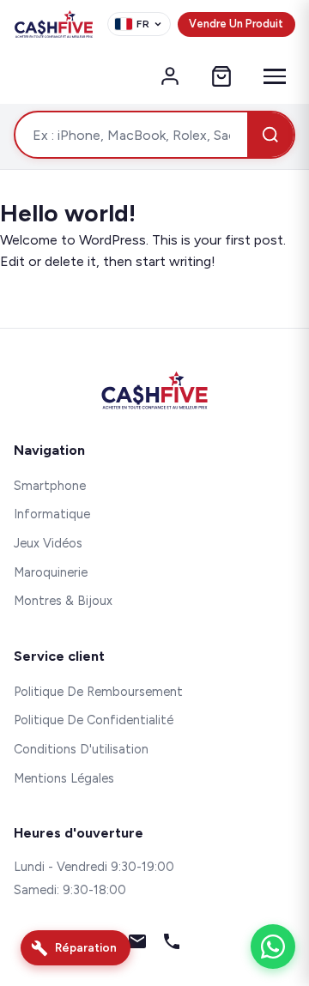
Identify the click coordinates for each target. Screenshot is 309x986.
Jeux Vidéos (48, 543)
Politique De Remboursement (98, 691)
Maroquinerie (51, 572)
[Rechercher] (270, 134)
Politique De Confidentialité (93, 720)
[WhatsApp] (273, 946)
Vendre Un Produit (236, 23)
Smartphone (50, 485)
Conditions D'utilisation (81, 749)
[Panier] (221, 76)
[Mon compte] (170, 76)
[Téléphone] (171, 945)
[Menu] (274, 76)
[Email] (137, 945)
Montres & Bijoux (63, 600)
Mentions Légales (64, 778)
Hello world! (68, 212)
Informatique (52, 514)
